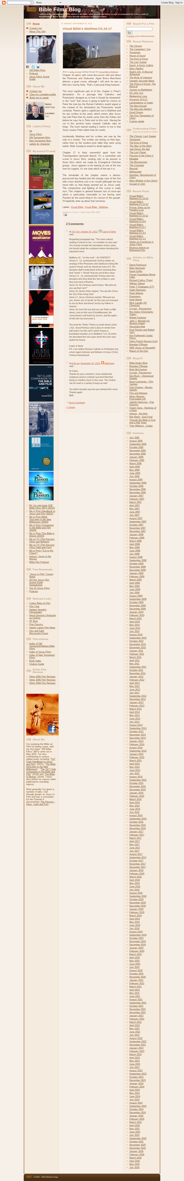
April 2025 (134, 1125)
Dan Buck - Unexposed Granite (141, 377)
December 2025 (137, 1148)
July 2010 (134, 631)
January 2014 (136, 741)
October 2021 (136, 1006)
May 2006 (134, 470)
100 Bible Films (37, 70)
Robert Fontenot (137, 317)
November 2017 (137, 864)
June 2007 (134, 512)
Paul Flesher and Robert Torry (142, 331)
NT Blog (33, 621)
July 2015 (134, 773)
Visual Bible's (108, 72)
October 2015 (136, 783)
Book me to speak (39, 97)
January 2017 (136, 831)
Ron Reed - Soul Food (140, 416)
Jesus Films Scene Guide (39, 78)
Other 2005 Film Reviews (42, 679)
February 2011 (136, 654)
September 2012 (137, 696)
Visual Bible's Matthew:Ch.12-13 (138, 203)
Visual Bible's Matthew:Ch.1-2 (137, 237)
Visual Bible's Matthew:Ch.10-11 (138, 214)
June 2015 (134, 770)
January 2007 (136, 495)
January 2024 (136, 1083)
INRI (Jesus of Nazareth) (142, 347)
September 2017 (137, 857)
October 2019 (136, 938)
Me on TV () (42, 540)
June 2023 (134, 1064)
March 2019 (135, 915)
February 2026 (136, 1154)
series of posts (75, 72)
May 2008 (134, 547)
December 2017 (137, 867)
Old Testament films (39, 137)
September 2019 (137, 935)
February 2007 (136, 499)
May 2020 (134, 960)
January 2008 (136, 534)
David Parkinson (137, 265)
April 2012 (134, 683)
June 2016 (134, 809)
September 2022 (137, 1041)
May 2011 (134, 663)
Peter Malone (136, 293)
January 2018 (136, 870)
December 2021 (137, 1012)
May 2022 (134, 1028)
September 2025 (137, 1138)
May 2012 (134, 686)
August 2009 (135, 596)
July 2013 (134, 721)
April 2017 (134, 841)
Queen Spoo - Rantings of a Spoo (142, 409)
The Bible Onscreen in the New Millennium (41, 767)
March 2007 (135, 502)
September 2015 (137, 780)
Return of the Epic (138, 351)
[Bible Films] (41, 64)
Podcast (33, 73)
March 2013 (135, 709)
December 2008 (137, 570)
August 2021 (135, 999)
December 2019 (137, 944)
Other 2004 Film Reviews (42, 683)
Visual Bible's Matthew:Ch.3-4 (137, 231)
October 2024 (136, 1109)
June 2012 (134, 689)
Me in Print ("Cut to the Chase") (41, 552)
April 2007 (134, 505)
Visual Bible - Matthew (96, 207)
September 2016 (137, 818)
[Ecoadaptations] (40, 188)
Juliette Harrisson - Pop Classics (141, 403)
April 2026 (134, 1161)
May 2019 (134, 922)
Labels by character (39, 144)
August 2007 (135, 518)
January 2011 (136, 650)
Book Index (35, 660)
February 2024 (136, 1086)
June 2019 (134, 925)
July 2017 (134, 851)
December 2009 (137, 608)
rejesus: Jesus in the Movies (40, 557)
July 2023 (134, 1067)
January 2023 (136, 1048)
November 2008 (137, 566)
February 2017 (136, 834)
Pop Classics (36, 624)
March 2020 (135, 954)
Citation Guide (36, 664)
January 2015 (136, 754)
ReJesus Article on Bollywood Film (139, 249)
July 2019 (134, 928)
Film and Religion (138, 393)
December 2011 (137, 673)
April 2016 (134, 802)
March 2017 (135, 838)
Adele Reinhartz (137, 290)
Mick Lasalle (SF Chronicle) (138, 304)
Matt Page (109, 363)
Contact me (35, 28)
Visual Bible (77, 207)
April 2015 (134, 763)
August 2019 (135, 931)
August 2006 (135, 479)
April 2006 (134, 466)
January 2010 (136, 612)
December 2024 (137, 1112)
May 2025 (134, 1128)
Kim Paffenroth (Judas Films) (141, 336)
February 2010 (136, 615)
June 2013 (134, 718)
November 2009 (137, 605)
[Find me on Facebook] (27, 67)
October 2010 (136, 641)
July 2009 (134, 592)
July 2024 (134, 1099)
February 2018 (136, 873)
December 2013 (137, 738)
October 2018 (136, 899)
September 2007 (137, 521)
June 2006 (134, 473)
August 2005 (135, 441)
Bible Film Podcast (39, 562)
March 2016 (135, 799)
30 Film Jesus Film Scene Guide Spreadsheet (39, 582)
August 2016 (135, 815)
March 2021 (135, 986)
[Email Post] (65, 214)
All (30, 131)
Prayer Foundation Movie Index (142, 275)
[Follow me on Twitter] (33, 67)
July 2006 (134, 476)
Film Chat (34, 606)
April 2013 (134, 712)
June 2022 (134, 1031)
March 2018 (135, 876)
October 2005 (136, 447)
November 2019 (137, 941)
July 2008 (134, 554)
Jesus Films (35, 134)
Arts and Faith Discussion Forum (38, 632)
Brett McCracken (138, 369)
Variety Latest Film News (42, 627)
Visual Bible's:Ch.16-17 (87, 28)
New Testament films (40, 140)
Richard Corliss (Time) (141, 280)
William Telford (137, 283)
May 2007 (134, 508)
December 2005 (137, 453)
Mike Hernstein (137, 268)
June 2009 (134, 589)
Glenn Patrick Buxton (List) (143, 341)
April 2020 (134, 957)
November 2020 (137, 977)
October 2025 (136, 1141)
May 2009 (134, 586)
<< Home (70, 407)
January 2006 (136, 457)
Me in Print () (42, 512)
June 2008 (134, 550)
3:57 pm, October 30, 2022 (85, 232)
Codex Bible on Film (39, 603)
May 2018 (134, 883)
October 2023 (136, 1077)
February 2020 (136, 951)
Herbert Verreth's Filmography (38, 611)
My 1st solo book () (42, 506)
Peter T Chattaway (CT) (141, 286)
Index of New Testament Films (42, 656)
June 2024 (134, 1096)
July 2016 (134, 812)
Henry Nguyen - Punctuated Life (137, 397)
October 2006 (136, 486)
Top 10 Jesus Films (39, 588)
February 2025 (136, 1119)
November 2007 (137, 528)
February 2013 (136, 705)
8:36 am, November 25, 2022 (86, 363)
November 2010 (137, 644)
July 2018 (134, 889)
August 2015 (135, 776)
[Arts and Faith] (40, 223)
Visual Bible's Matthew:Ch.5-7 (137, 226)
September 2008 (137, 560)
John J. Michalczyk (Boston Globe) (139, 322)
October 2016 (136, 822)
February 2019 (136, 912)
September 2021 (137, 1002)
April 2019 (134, 918)
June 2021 (134, 996)
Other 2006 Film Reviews (42, 676)
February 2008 (136, 537)
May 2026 (134, 1164)
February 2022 (136, 1019)
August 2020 (135, 970)
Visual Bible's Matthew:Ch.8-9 (137, 220)
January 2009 (136, 573)
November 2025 (137, 1145)
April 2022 (134, 1025)
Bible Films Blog (60, 9)
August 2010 (135, 634)
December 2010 (137, 647)
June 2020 (134, 964)
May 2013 (134, 715)
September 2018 (137, 896)
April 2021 (134, 990)
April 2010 (134, 621)
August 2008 (135, 557)
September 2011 (137, 667)
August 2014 (135, 747)
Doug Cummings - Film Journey (141, 383)
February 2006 (136, 460)
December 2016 (137, 828)
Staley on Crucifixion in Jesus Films (141, 243)
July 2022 (134, 1035)
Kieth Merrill (135, 299)
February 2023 (136, 1051)
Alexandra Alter (137, 326)
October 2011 (136, 670)
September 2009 (137, 599)
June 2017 (134, 847)
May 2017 (134, 844)
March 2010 (135, 618)
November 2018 (137, 902)
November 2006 (137, 489)
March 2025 (135, 1122)
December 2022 (137, 1044)
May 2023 (134, 1061)
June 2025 (134, 1132)
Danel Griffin (135, 271)
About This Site (37, 31)
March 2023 (135, 1054)
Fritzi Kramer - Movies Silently (141, 388)
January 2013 (136, 702)
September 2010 (137, 638)
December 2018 (137, 906)
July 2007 (134, 515)
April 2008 (134, 544)
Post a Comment (77, 403)
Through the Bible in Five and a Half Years (142, 421)
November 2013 (137, 734)
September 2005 (137, 444)
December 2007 (137, 531)
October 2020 (136, 973)
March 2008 (135, 541)
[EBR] (40, 470)
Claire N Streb (109, 232)
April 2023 (134, 1057)
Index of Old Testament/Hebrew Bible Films (42, 646)
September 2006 (137, 483)
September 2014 (137, 751)
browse (131, 36)
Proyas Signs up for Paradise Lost (139, 208)
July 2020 (134, 967)
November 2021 (137, 1009)
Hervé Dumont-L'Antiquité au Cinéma (42, 616)
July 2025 (134, 1135)
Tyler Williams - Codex (141, 425)
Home (36, 23)
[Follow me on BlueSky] (38, 67)
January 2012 (136, 676)
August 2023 (135, 1070)
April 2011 (134, 660)
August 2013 (135, 725)
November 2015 (137, 786)
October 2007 (136, 524)
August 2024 (135, 1103)
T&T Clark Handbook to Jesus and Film (40, 762)
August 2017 (135, 854)
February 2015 (136, 757)
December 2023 (137, 1080)
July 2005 (134, 437)
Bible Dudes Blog (138, 363)
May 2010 (134, 625)
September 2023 (137, 1073)
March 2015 (135, 760)
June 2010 (134, 628)
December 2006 (137, 492)
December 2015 (137, 789)
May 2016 (134, 805)
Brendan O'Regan (138, 344)
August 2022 (135, 1038)
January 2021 (136, 980)
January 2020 (136, 948)
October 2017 (136, 860)
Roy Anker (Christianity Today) (141, 313)
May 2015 (134, 767)
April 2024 (134, 1090)
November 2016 (137, 825)
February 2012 (136, 679)
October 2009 (136, 602)
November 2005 (137, 450)
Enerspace (135, 296)
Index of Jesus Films (40, 652)
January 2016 (136, 793)
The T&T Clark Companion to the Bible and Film (41, 772)
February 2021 (136, 983)
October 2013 (136, 731)
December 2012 (137, 699)
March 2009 (135, 579)
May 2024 (134, 1093)
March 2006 (135, 463)
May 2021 (134, 993)
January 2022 (136, 1015)
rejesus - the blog (138, 413)
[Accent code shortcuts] (46, 23)
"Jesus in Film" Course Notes (41, 575)
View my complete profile (42, 94)
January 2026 (136, 1151)
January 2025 (136, 1115)
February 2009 (136, 576)
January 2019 (136, 909)
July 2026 (134, 1167)
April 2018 (134, 880)
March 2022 (135, 1022)
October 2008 (136, 563)
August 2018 (135, 893)
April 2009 (134, 583)
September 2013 (137, 728)
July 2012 (134, 692)
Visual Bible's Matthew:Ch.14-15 (138, 197)
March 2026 (135, 1157)
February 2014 (136, 744)
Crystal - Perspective (140, 308)
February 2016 (136, 796)
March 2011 (135, 657)
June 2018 (134, 886)
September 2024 (137, 1106)
